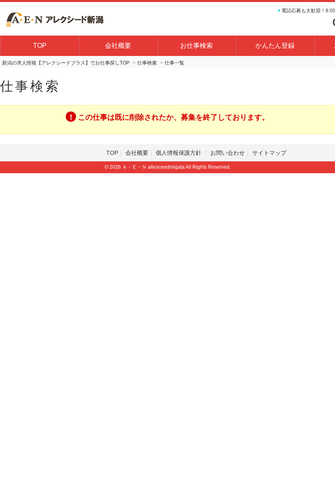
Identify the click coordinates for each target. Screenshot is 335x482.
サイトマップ (269, 153)
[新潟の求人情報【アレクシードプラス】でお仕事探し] (54, 18)
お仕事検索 (196, 45)
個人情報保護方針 (179, 153)
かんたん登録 (275, 45)
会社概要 (118, 45)
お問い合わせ (227, 153)
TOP (40, 45)
